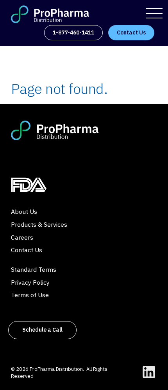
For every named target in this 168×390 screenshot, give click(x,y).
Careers (22, 237)
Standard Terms (33, 269)
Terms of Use (30, 295)
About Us (24, 211)
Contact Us (26, 250)
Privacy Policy (30, 282)
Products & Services (39, 224)
